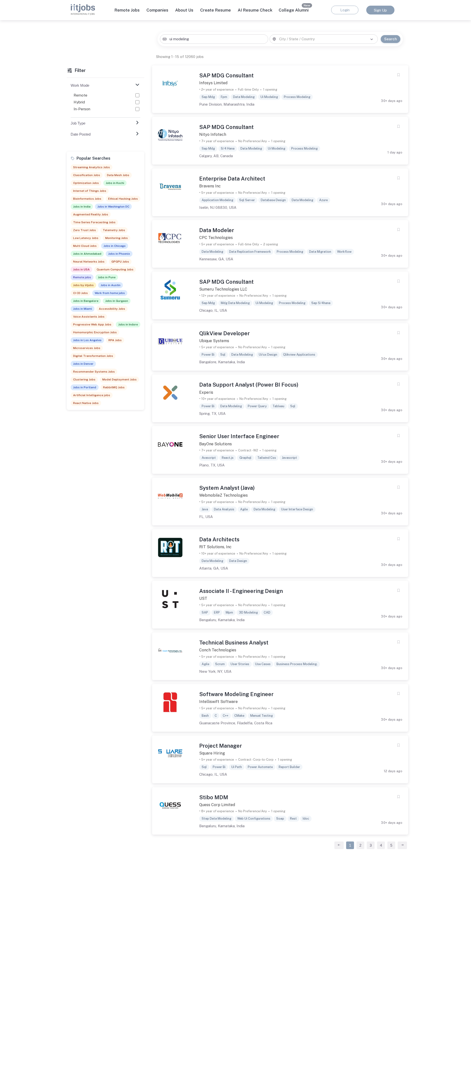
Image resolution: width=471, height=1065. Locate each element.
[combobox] (214, 39)
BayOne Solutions (215, 444)
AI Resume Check (255, 10)
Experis (206, 392)
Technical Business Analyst (233, 642)
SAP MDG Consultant (226, 75)
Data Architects (219, 539)
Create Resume (215, 10)
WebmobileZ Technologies (223, 495)
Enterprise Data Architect (232, 178)
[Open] (371, 39)
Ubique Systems (214, 340)
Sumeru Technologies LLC (223, 289)
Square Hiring (212, 753)
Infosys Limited (213, 83)
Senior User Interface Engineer (239, 436)
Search (390, 39)
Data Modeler (216, 230)
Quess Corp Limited (217, 804)
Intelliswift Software (218, 701)
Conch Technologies (217, 650)
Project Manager (220, 746)
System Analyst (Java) (227, 488)
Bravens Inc (210, 186)
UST (203, 598)
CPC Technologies (216, 237)
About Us (184, 10)
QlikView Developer (224, 333)
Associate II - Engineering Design (241, 591)
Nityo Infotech (212, 134)
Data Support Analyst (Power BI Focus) (248, 384)
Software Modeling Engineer (236, 694)
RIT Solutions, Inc (215, 547)
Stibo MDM (213, 797)
